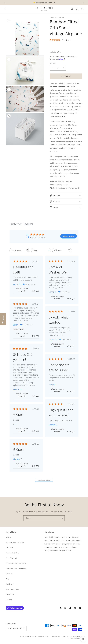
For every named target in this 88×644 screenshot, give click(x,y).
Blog (7, 579)
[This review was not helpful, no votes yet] (37, 291)
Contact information (76, 638)
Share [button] (54, 46)
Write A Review (68, 236)
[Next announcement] (83, 2)
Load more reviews (44, 480)
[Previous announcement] (4, 2)
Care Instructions (12, 589)
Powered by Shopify (43, 636)
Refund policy (55, 636)
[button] (4, 9)
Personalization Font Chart (16, 563)
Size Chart (9, 584)
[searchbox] (18, 250)
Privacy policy (66, 636)
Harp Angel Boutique (31, 636)
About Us (9, 574)
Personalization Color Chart (16, 568)
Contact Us (10, 594)
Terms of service (77, 636)
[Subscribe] (62, 518)
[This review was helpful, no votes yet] (33, 291)
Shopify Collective (12, 553)
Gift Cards (9, 548)
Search (8, 537)
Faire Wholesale (12, 558)
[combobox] (41, 250)
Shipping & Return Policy (15, 542)
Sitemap (9, 600)
